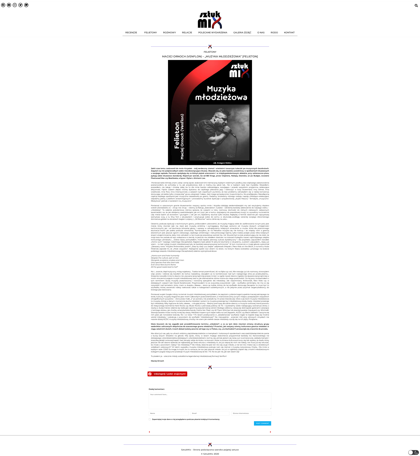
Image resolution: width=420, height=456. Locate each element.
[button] (167, 373)
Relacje (187, 32)
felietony (210, 52)
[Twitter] (20, 5)
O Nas (260, 32)
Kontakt (289, 32)
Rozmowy (169, 32)
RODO (274, 32)
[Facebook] (3, 5)
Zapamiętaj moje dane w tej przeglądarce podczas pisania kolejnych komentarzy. (186, 419)
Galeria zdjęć (242, 32)
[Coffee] (26, 5)
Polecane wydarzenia (212, 32)
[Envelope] (9, 5)
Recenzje (131, 32)
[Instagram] (15, 5)
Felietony (150, 32)
